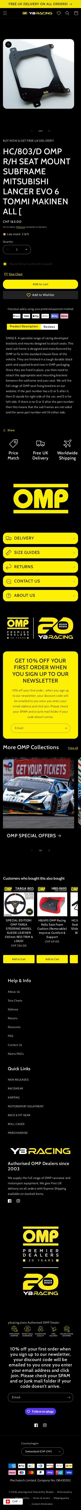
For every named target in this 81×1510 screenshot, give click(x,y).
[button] (5, 13)
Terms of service (41, 1498)
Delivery (13, 1009)
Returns (12, 1018)
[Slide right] (49, 131)
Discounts (14, 1027)
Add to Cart (19, 959)
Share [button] (11, 430)
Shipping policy (61, 1498)
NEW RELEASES (18, 1079)
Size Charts (15, 1000)
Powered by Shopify (43, 1492)
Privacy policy (22, 1498)
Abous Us (14, 991)
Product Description (24, 326)
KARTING (13, 1097)
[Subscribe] (65, 728)
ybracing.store (25, 1492)
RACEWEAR (15, 1088)
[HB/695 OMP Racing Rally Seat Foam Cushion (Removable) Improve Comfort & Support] (52, 901)
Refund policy (64, 1492)
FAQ (10, 1036)
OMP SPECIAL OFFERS (31, 835)
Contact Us (15, 1045)
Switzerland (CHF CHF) (38, 1451)
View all (73, 748)
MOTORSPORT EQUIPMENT (26, 1106)
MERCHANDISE (18, 1133)
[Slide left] (32, 131)
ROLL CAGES (16, 1124)
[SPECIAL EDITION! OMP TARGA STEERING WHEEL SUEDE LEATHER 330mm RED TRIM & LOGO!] (18, 901)
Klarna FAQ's (16, 1053)
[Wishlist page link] (59, 13)
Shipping (20, 227)
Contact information (42, 1504)
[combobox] (13, 1501)
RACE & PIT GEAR (19, 1115)
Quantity (8, 241)
